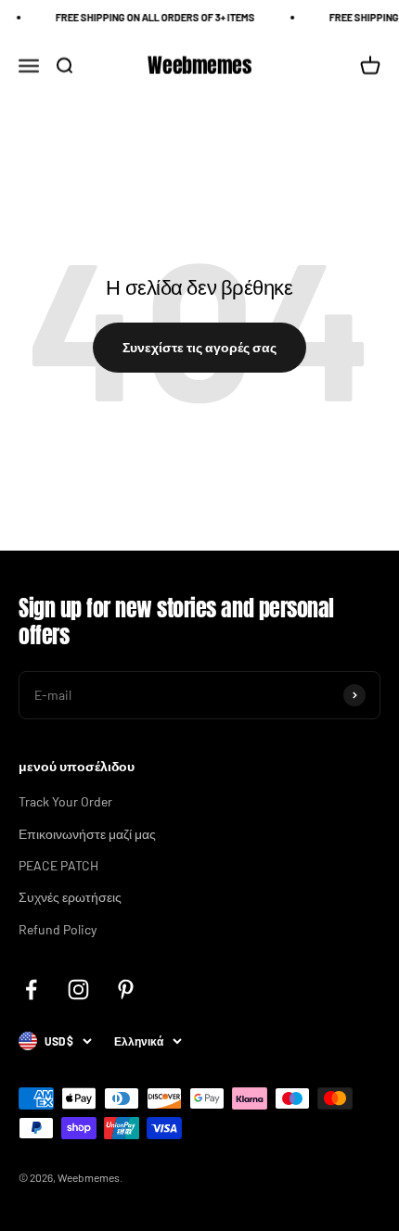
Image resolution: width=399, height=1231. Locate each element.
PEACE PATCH (58, 865)
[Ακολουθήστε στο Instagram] (78, 989)
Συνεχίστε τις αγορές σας (199, 347)
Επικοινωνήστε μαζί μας (87, 834)
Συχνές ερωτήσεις (70, 897)
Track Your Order (65, 801)
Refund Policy (58, 929)
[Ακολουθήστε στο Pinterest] (125, 989)
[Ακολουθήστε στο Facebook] (31, 989)
